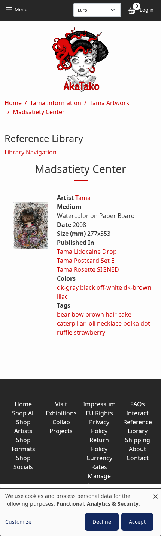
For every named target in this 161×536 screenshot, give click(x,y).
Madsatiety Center (39, 112)
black (87, 287)
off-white (109, 287)
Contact (138, 458)
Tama (83, 198)
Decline (101, 521)
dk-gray (68, 287)
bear (63, 314)
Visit (61, 404)
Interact (137, 413)
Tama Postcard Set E (86, 260)
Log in (147, 9)
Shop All (23, 413)
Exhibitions (61, 413)
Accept (137, 521)
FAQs (137, 404)
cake (124, 314)
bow (78, 314)
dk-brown (137, 287)
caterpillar (71, 323)
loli (91, 323)
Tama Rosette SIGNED (88, 269)
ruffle (64, 332)
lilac (62, 296)
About (137, 449)
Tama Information (55, 103)
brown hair (101, 314)
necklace (109, 323)
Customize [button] (18, 521)
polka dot (136, 323)
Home (13, 103)
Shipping (137, 440)
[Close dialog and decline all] (155, 493)
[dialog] (80, 512)
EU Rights (99, 413)
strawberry (89, 332)
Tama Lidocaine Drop (87, 251)
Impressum (99, 404)
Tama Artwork (109, 103)
